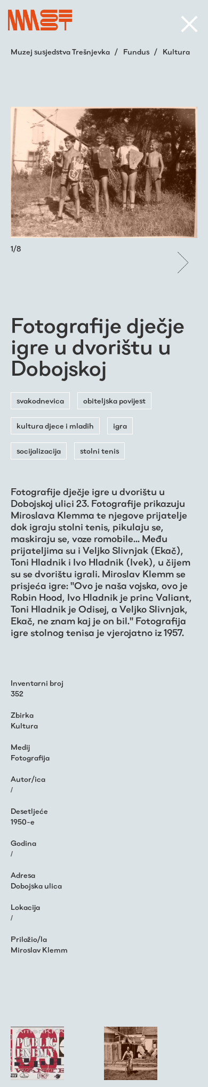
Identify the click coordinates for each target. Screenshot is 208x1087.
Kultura (176, 51)
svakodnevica (40, 400)
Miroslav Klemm (39, 950)
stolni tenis (99, 451)
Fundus (137, 51)
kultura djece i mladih (55, 426)
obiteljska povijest (114, 400)
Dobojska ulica (36, 886)
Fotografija (30, 757)
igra (120, 426)
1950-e (23, 822)
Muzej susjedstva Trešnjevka (61, 51)
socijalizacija (39, 451)
